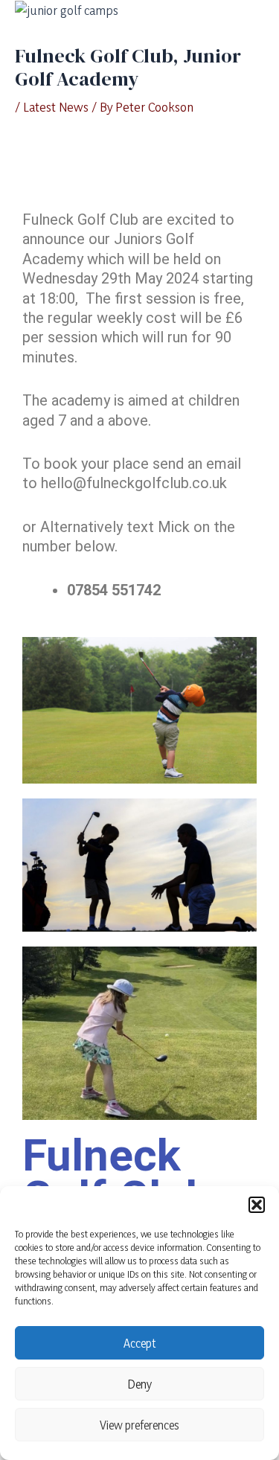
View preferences (139, 1425)
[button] (256, 1204)
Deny (140, 1384)
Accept (140, 1343)
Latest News (56, 107)
